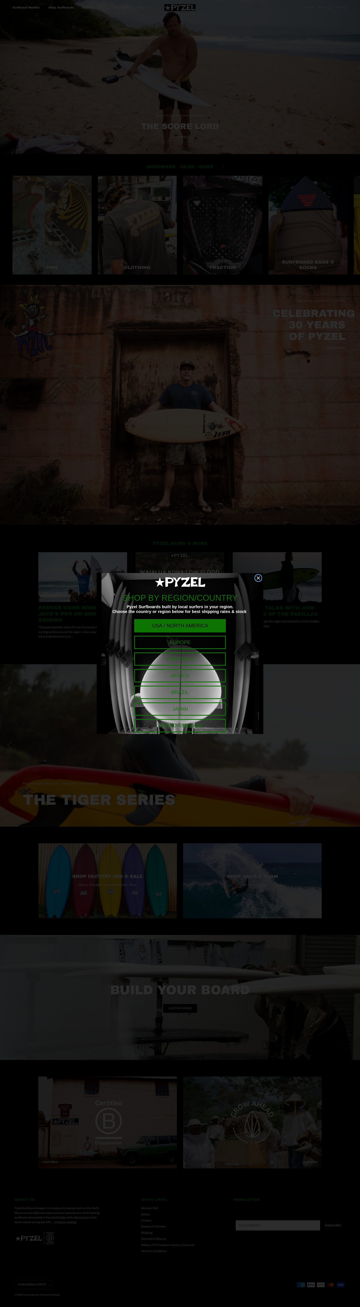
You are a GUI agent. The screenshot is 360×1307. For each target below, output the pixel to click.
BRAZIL (180, 692)
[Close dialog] (258, 578)
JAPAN (180, 709)
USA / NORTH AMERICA (180, 625)
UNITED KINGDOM (180, 725)
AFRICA (180, 675)
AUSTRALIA (180, 659)
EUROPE (180, 642)
